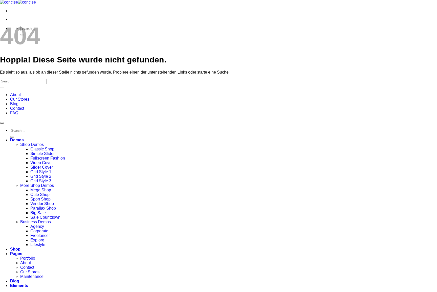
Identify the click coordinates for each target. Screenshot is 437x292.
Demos (17, 140)
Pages (16, 254)
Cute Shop (40, 194)
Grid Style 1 (40, 172)
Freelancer (40, 235)
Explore (37, 240)
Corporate (39, 231)
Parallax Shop (43, 208)
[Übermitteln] (2, 87)
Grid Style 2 (40, 176)
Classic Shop (42, 149)
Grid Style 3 (40, 181)
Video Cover (41, 163)
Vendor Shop (42, 203)
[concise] (18, 2)
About (15, 95)
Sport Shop (40, 199)
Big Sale (38, 213)
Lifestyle (37, 244)
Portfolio (27, 258)
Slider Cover (41, 167)
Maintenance (31, 276)
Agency (37, 226)
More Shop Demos (37, 185)
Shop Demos (32, 144)
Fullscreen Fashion (47, 158)
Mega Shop (40, 190)
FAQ (14, 113)
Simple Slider (42, 153)
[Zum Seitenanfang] (2, 123)
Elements (19, 285)
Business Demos (35, 222)
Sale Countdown (45, 217)
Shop (15, 249)
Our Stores (19, 99)
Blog (14, 104)
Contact (17, 108)
